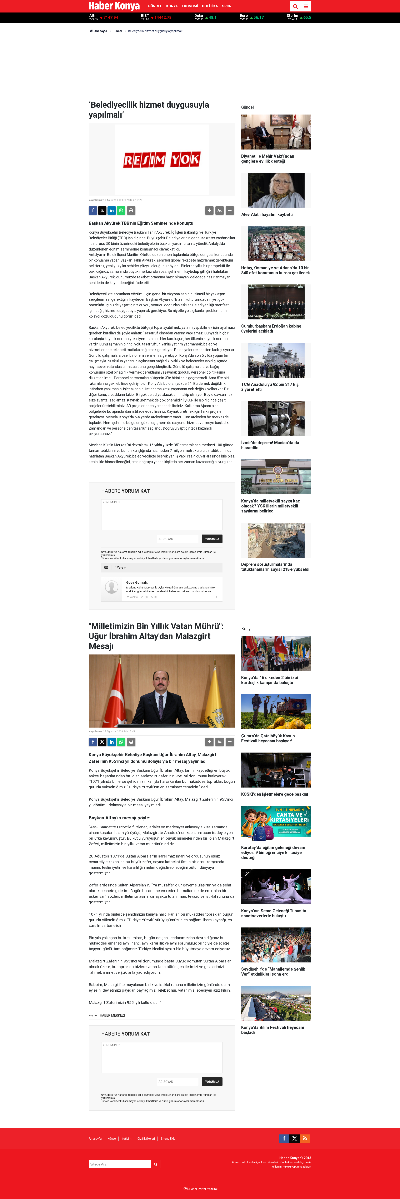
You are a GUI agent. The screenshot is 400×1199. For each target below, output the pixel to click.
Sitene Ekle (168, 1138)
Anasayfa (100, 31)
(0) (146, 597)
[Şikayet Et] (216, 596)
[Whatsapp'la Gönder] (121, 210)
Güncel (155, 6)
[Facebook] (93, 210)
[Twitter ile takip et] (294, 1138)
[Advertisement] (200, 69)
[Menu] (306, 6)
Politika (210, 6)
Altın (93, 16)
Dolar (199, 16)
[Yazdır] (131, 210)
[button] (209, 210)
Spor (226, 6)
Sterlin (292, 16)
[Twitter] (102, 210)
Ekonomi (190, 6)
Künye (112, 1138)
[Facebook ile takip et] (284, 1138)
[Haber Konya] (114, 6)
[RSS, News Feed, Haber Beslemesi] (305, 1138)
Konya (172, 6)
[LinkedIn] (112, 210)
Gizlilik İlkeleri (146, 1138)
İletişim (126, 1138)
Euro (244, 16)
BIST (145, 16)
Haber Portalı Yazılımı (203, 1189)
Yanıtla (134, 597)
